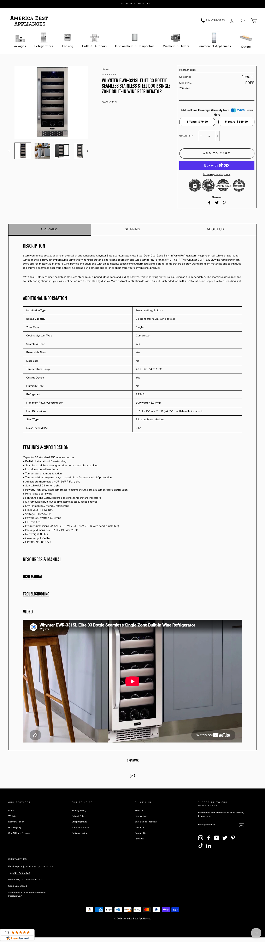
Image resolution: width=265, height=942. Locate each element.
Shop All (139, 810)
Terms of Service (80, 827)
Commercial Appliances (214, 46)
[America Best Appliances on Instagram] (200, 837)
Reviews (139, 838)
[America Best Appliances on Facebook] (208, 837)
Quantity (186, 135)
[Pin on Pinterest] (224, 203)
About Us (215, 229)
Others (246, 47)
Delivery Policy (16, 821)
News (11, 810)
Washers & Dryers (176, 46)
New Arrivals (141, 816)
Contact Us (140, 833)
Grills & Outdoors (94, 46)
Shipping (132, 229)
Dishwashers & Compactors (135, 46)
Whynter (109, 74)
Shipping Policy (79, 821)
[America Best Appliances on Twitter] (224, 837)
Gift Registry (14, 827)
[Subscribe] (241, 825)
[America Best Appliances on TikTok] (200, 845)
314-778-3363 (21, 872)
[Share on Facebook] (209, 203)
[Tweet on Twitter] (217, 203)
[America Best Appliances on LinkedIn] (208, 845)
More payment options (216, 174)
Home (105, 69)
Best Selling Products (146, 821)
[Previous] (10, 151)
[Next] (85, 151)
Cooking (67, 46)
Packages (19, 46)
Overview (50, 229)
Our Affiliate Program (19, 833)
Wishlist (12, 816)
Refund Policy (79, 816)
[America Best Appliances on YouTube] (216, 837)
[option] (135, 4)
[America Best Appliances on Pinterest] (232, 837)
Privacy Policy (79, 810)
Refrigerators (43, 46)
